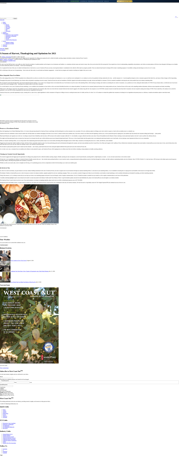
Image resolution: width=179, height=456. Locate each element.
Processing (8, 31)
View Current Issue (4, 367)
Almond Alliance (6, 435)
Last (31, 382)
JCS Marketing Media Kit (8, 427)
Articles (4, 23)
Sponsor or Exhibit (10, 43)
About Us (5, 44)
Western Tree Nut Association (9, 443)
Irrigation (8, 26)
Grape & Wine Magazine (11, 39)
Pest (6, 29)
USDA (4, 441)
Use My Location (4, 245)
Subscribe (2, 19)
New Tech (8, 27)
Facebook (5, 60)
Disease (7, 24)
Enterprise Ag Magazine (11, 36)
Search (15, 18)
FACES (7, 38)
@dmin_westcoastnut (6, 56)
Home (4, 22)
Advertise (5, 46)
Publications (5, 33)
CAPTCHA (2, 387)
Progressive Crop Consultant (12, 34)
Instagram (5, 451)
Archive (4, 32)
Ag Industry (2, 50)
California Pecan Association (9, 439)
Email (14, 60)
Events (4, 41)
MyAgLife (8, 37)
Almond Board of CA (8, 434)
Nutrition (8, 28)
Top (1, 455)
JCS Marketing (6, 425)
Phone (1, 376)
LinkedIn (11, 60)
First (15, 382)
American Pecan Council (8, 436)
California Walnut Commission (9, 440)
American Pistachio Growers (9, 438)
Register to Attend (10, 42)
